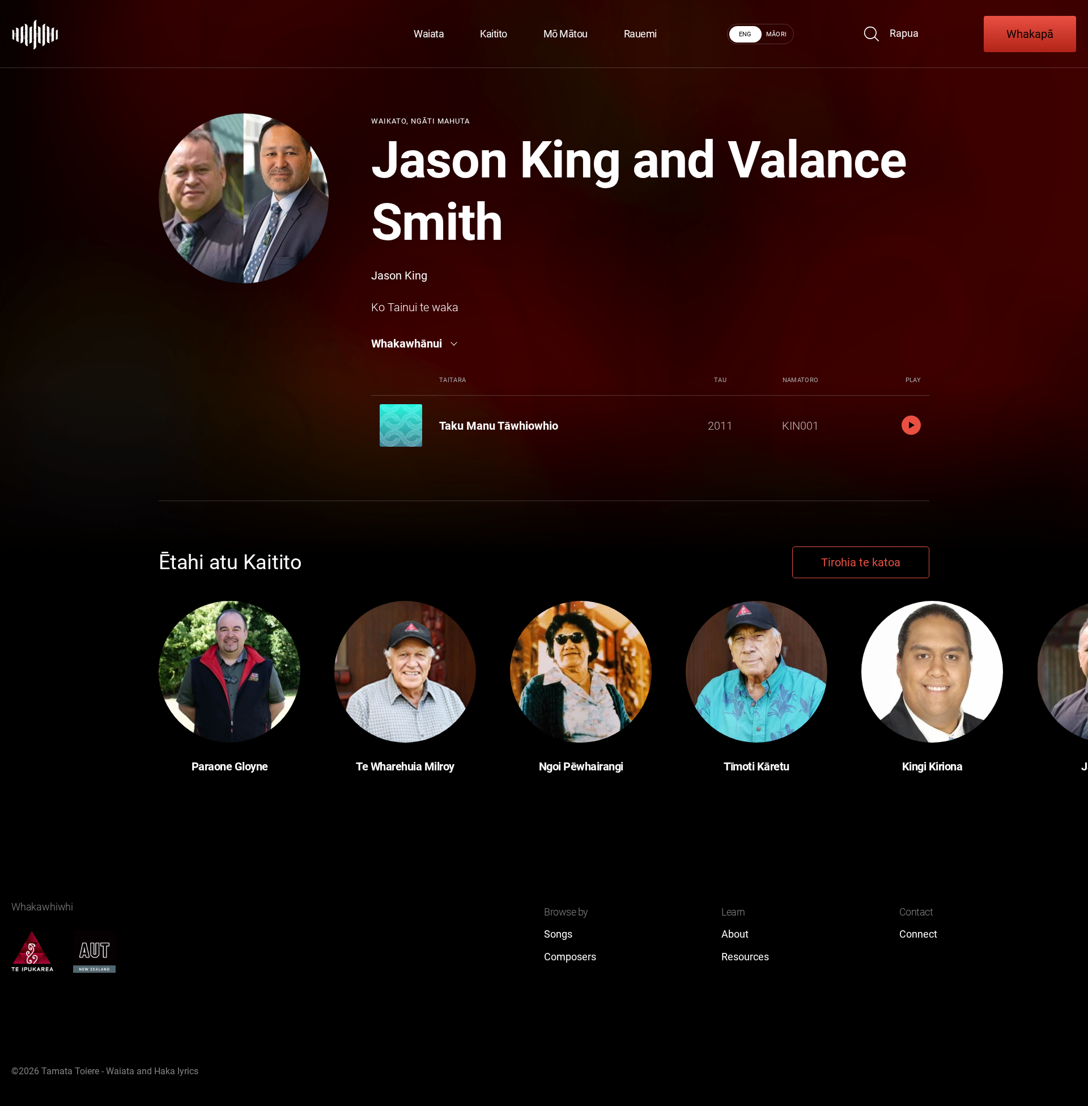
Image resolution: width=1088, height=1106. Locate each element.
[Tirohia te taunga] (35, 33)
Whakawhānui (406, 343)
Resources (745, 957)
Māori (776, 34)
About (735, 934)
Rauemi (640, 34)
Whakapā (1029, 34)
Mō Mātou (565, 34)
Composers (570, 957)
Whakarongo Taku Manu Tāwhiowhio (911, 425)
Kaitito (493, 34)
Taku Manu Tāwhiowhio (498, 426)
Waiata (429, 34)
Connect (918, 934)
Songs (558, 934)
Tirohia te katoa (860, 562)
